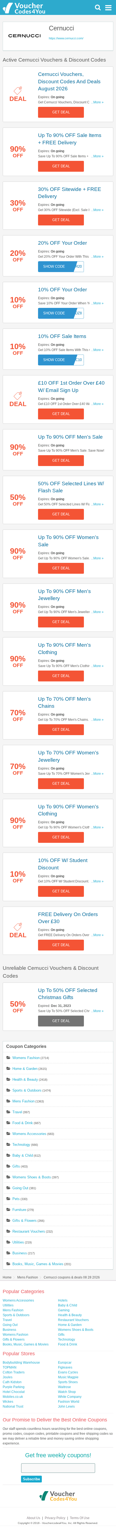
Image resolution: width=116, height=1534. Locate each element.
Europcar (64, 1362)
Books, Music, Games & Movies (37, 1264)
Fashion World (68, 1402)
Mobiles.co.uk (13, 1397)
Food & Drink (22, 1123)
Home (7, 1277)
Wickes (8, 1402)
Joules (7, 1377)
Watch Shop (67, 1392)
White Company (69, 1397)
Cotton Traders (14, 1372)
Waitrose (64, 1387)
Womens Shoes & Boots (31, 1177)
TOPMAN (9, 1367)
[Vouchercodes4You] (58, 1496)
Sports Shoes (68, 1382)
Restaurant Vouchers (28, 1231)
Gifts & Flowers (24, 1221)
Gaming (64, 1310)
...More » (97, 102)
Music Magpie (68, 1377)
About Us (33, 1518)
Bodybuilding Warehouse (21, 1362)
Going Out (20, 1188)
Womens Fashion (26, 1058)
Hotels (62, 1300)
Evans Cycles (68, 1372)
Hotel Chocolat (14, 1392)
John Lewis (66, 1406)
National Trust (13, 1406)
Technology (21, 1145)
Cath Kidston (12, 1382)
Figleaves (65, 1367)
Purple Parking (14, 1387)
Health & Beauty (25, 1079)
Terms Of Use (80, 1518)
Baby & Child (22, 1155)
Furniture (19, 1210)
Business (19, 1253)
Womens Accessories (29, 1134)
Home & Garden (24, 1069)
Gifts (16, 1166)
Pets (16, 1199)
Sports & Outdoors (27, 1090)
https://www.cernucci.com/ (66, 38)
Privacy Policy (55, 1518)
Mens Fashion (23, 1101)
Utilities (18, 1242)
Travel (17, 1112)
